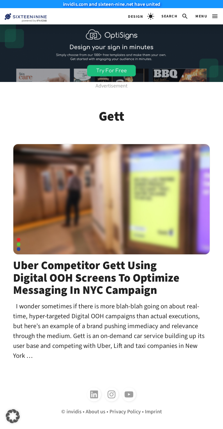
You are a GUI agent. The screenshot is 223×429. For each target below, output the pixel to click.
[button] (175, 16)
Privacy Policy (125, 411)
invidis (74, 411)
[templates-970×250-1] (111, 53)
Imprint (153, 411)
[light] (141, 16)
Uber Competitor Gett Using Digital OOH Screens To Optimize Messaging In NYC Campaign (96, 278)
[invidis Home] (23, 16)
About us (95, 411)
